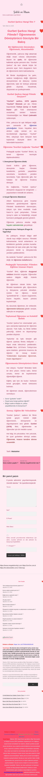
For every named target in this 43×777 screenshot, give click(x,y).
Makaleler (15, 451)
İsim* (8, 510)
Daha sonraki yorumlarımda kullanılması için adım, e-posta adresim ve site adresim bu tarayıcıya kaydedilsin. (21, 540)
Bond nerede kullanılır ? (9, 604)
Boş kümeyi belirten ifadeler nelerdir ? (13, 614)
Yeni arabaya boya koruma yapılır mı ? (13, 585)
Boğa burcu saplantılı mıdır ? (10, 595)
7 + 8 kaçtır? (10, 546)
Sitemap (22, 568)
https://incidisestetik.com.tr (9, 568)
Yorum (8, 487)
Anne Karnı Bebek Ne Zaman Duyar (12, 707)
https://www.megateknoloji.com (11, 565)
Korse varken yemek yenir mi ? (11, 590)
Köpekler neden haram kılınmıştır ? (12, 623)
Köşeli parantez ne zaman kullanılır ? (13, 619)
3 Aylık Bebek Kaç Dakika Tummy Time (13, 695)
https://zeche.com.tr (29, 565)
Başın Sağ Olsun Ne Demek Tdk (11, 701)
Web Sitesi (9, 526)
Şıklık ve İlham (22, 12)
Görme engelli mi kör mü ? (30, 463)
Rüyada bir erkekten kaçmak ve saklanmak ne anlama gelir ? (19, 609)
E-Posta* (9, 518)
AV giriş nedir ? (7, 600)
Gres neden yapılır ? (10, 463)
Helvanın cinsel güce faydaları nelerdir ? (14, 628)
